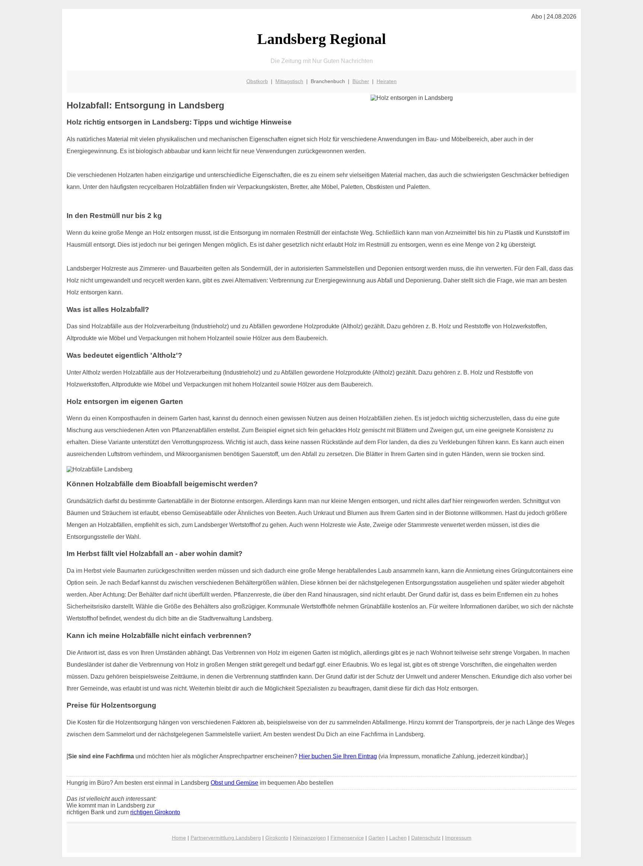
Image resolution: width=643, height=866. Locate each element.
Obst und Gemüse (234, 783)
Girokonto (276, 838)
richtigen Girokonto (155, 812)
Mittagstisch (289, 81)
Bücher (360, 81)
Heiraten (387, 81)
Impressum (458, 838)
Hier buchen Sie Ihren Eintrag (338, 756)
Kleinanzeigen (309, 838)
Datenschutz (426, 838)
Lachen (398, 838)
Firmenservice (347, 838)
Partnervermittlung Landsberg (226, 838)
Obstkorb (257, 81)
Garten (376, 838)
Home (179, 838)
